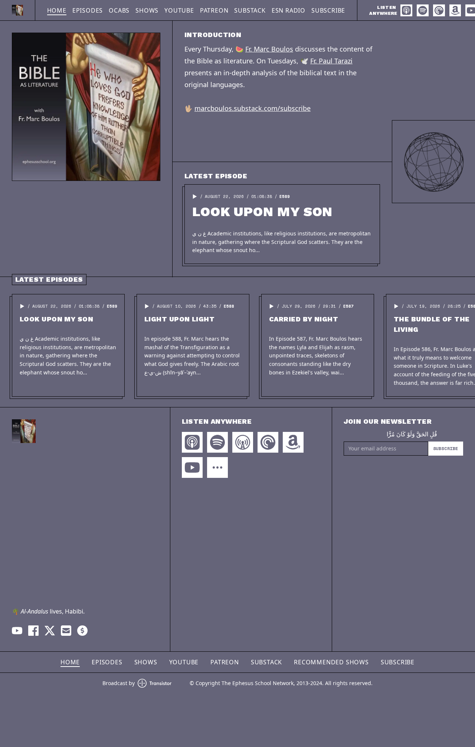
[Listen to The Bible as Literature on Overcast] (242, 442)
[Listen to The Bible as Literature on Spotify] (423, 10)
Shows (146, 10)
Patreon (214, 10)
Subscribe (328, 10)
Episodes (87, 10)
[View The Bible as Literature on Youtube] (17, 630)
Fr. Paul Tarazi (331, 60)
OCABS (119, 10)
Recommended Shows (331, 662)
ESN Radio (288, 10)
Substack (249, 10)
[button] (194, 196)
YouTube (179, 10)
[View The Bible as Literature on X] (50, 630)
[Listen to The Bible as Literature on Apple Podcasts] (406, 10)
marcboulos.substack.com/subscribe (252, 108)
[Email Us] (66, 631)
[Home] (17, 10)
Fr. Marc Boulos (269, 48)
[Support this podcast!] (82, 630)
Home (56, 10)
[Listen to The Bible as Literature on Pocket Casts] (439, 10)
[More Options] (217, 467)
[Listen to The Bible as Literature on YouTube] (192, 467)
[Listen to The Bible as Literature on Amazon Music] (455, 10)
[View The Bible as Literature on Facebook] (33, 630)
